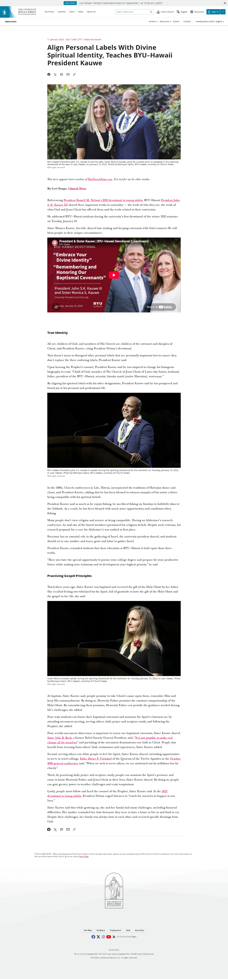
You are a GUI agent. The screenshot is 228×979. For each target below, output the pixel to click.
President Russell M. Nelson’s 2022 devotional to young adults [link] (103, 200)
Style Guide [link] (84, 856)
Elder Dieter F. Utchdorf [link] (96, 759)
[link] (100, 179)
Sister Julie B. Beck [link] (59, 738)
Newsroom (10, 21)
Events (176, 21)
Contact (187, 21)
